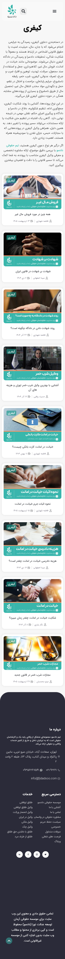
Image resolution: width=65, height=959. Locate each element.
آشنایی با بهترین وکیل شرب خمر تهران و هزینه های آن (32, 387)
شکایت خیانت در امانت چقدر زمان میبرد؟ (32, 618)
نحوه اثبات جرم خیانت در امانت (33, 504)
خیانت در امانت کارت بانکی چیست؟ (32, 447)
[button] (54, 11)
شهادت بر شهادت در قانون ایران (33, 271)
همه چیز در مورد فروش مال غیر (32, 214)
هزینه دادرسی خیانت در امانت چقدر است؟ (33, 561)
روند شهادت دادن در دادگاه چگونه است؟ (32, 328)
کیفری (11, 180)
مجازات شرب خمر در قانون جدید (32, 675)
